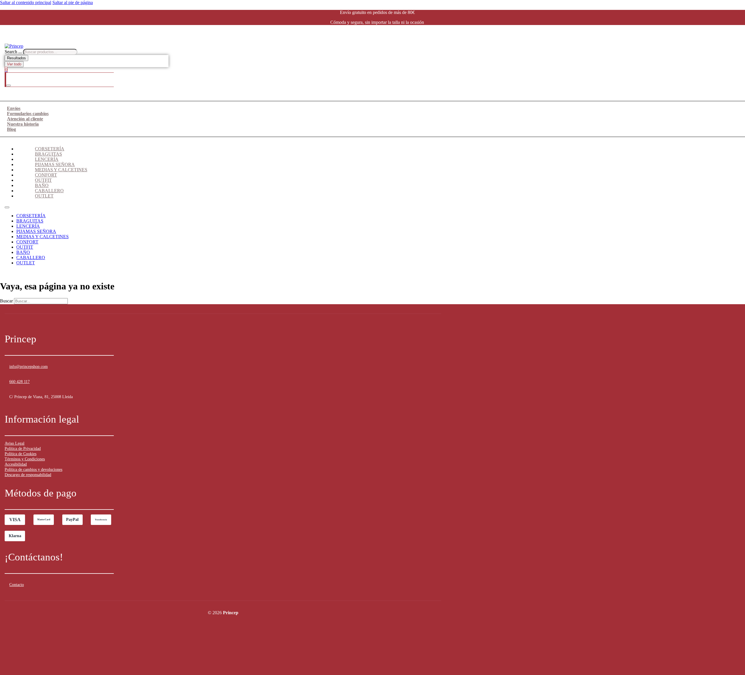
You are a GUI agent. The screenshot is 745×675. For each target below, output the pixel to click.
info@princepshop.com (28, 366)
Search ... (13, 51)
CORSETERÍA (49, 148)
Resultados (16, 58)
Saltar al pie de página (72, 2)
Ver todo (14, 64)
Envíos (13, 108)
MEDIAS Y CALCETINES (61, 169)
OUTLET (44, 195)
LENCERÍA (46, 159)
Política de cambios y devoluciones (33, 469)
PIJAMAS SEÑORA (55, 164)
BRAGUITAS (48, 154)
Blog (11, 129)
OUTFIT (43, 180)
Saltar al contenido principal (25, 2)
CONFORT (46, 174)
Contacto (16, 585)
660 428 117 (19, 382)
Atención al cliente (25, 118)
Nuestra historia (23, 124)
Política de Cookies (20, 454)
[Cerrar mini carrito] (8, 85)
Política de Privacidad (23, 448)
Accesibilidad (16, 464)
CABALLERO (49, 190)
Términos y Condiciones (25, 459)
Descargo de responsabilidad (28, 475)
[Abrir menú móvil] (7, 207)
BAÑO (42, 185)
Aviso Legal (14, 443)
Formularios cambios (28, 113)
